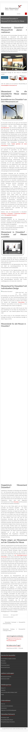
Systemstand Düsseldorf (20, 213)
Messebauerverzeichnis (6, 676)
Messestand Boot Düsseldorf (9, 371)
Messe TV (3, 688)
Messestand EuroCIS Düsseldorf (9, 434)
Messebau (16, 501)
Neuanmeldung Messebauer (7, 719)
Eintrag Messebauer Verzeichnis (8, 721)
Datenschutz (4, 708)
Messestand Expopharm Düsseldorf (9, 464)
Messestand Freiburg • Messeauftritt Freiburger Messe (14, 629)
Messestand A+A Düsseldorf (9, 341)
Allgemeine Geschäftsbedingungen (8, 710)
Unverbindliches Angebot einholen (8, 658)
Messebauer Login (5, 717)
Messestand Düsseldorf (8, 617)
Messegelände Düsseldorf (11, 215)
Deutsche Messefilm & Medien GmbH (9, 692)
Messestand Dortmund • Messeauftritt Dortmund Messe (14, 623)
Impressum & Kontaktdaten (7, 705)
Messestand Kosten (5, 667)
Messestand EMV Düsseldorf (9, 419)
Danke (2, 694)
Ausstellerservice (5, 127)
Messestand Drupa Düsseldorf (9, 403)
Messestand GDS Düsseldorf (9, 479)
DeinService (5, 615)
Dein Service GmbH (5, 678)
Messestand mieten (5, 665)
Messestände (21, 302)
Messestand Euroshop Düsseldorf (9, 449)
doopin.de (3, 690)
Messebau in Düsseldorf (7, 213)
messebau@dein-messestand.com (9, 85)
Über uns (3, 703)
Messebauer (3, 663)
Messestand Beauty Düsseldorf (9, 356)
